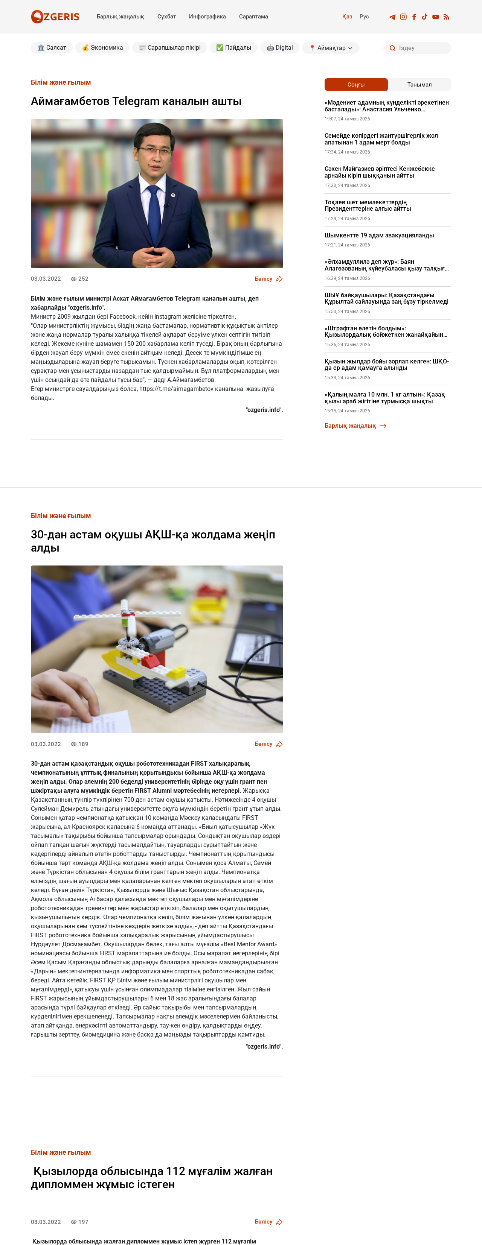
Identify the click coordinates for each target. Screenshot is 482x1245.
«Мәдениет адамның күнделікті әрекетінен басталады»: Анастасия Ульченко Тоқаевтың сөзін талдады (387, 105)
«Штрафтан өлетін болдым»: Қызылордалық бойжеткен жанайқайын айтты (384, 331)
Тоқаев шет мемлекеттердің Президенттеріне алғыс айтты (368, 205)
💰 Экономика (102, 47)
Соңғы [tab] (356, 84)
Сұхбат (166, 16)
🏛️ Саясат (51, 47)
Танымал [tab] (419, 84)
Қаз (347, 16)
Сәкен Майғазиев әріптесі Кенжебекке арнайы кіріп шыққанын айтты (380, 172)
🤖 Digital (280, 47)
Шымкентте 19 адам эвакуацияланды (379, 235)
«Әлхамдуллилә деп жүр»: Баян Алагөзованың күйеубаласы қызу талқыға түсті (386, 265)
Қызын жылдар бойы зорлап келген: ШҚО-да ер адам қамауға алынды (387, 364)
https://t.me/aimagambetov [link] (176, 388)
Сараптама (253, 16)
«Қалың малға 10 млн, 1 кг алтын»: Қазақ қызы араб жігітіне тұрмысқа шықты (385, 397)
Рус (364, 16)
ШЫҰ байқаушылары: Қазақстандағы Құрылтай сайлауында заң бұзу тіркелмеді (386, 298)
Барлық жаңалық (120, 16)
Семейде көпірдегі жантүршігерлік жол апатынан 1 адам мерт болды (381, 139)
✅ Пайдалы (233, 47)
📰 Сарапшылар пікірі (170, 47)
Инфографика (207, 16)
